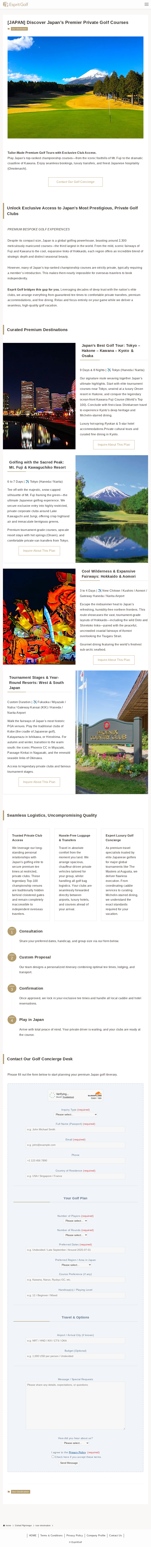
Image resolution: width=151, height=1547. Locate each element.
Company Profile (96, 1535)
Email (75, 1139)
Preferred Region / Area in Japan (75, 1259)
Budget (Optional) (76, 1350)
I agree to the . (75, 1452)
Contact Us (115, 1535)
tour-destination (19, 29)
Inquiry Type (75, 1109)
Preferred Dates (75, 1244)
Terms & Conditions (51, 1535)
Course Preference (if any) (75, 1274)
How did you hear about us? (75, 1438)
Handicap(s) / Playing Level (75, 1289)
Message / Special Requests (75, 1379)
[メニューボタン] (146, 4)
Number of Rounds (75, 1230)
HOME (33, 1535)
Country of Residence (75, 1170)
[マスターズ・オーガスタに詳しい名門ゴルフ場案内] (15, 4)
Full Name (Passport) (75, 1123)
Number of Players (75, 1215)
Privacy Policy (77, 1452)
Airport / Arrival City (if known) (75, 1335)
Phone (76, 1154)
